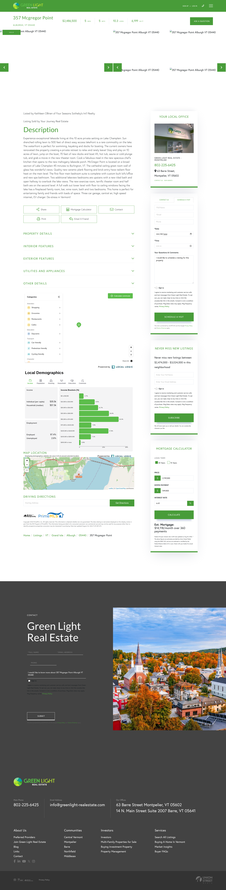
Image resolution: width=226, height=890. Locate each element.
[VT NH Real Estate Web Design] (204, 879)
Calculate (174, 514)
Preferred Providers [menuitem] (24, 837)
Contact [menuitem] (18, 856)
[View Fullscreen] (27, 470)
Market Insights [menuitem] (163, 846)
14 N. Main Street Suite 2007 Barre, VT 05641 (156, 810)
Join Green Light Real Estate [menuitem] (30, 842)
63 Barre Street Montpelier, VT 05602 (149, 804)
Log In (194, 6)
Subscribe (174, 417)
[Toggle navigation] (211, 5)
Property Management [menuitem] (113, 851)
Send (41, 716)
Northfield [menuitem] (70, 851)
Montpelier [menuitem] (70, 842)
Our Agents (168, 180)
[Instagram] (33, 861)
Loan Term (159, 458)
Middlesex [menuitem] (70, 856)
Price (156, 472)
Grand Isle (57, 535)
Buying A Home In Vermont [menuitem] (170, 842)
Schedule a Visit (183, 200)
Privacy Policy (164, 306)
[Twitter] (29, 861)
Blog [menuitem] (16, 846)
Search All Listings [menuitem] (165, 837)
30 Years (161, 463)
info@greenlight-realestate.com (77, 804)
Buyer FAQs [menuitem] (161, 851)
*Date (156, 229)
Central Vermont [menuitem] (73, 837)
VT (46, 535)
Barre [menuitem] (67, 846)
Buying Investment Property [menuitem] (116, 846)
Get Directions (122, 503)
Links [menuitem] (16, 851)
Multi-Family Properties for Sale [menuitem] (118, 842)
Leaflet (111, 488)
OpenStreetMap (121, 488)
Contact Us (158, 180)
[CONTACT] (201, 21)
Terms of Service (161, 328)
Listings (37, 535)
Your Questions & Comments (166, 252)
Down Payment (161, 485)
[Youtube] (24, 861)
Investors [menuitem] (106, 837)
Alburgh (71, 535)
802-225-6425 (165, 165)
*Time (156, 240)
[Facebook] (15, 861)
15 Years (173, 463)
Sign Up (185, 6)
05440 (82, 535)
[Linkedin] (19, 861)
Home (26, 535)
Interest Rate (160, 497)
